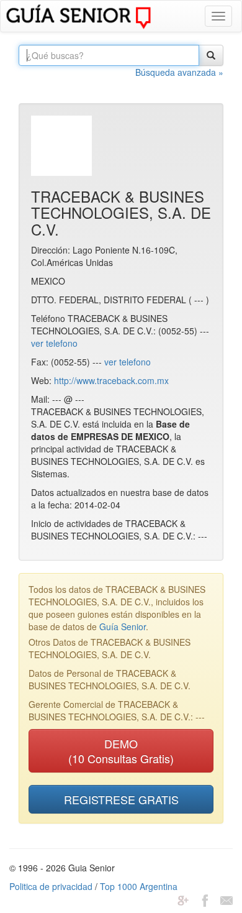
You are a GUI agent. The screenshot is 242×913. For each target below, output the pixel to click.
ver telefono (54, 343)
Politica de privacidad (50, 886)
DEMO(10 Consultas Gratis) (121, 750)
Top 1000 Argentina (138, 886)
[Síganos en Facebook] (205, 898)
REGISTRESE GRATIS (121, 799)
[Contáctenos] (226, 898)
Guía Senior (122, 626)
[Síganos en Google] (183, 898)
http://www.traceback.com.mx (111, 380)
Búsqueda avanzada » (179, 72)
